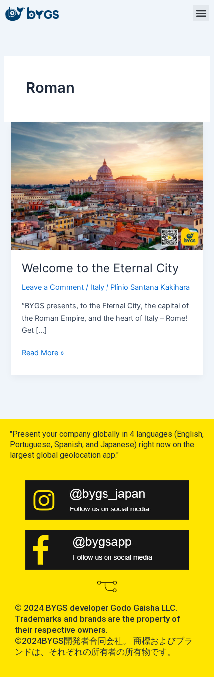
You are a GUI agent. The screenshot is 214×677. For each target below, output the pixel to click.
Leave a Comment (53, 287)
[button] (201, 13)
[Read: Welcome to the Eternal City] (107, 185)
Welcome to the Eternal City (100, 268)
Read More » (43, 352)
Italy (97, 287)
